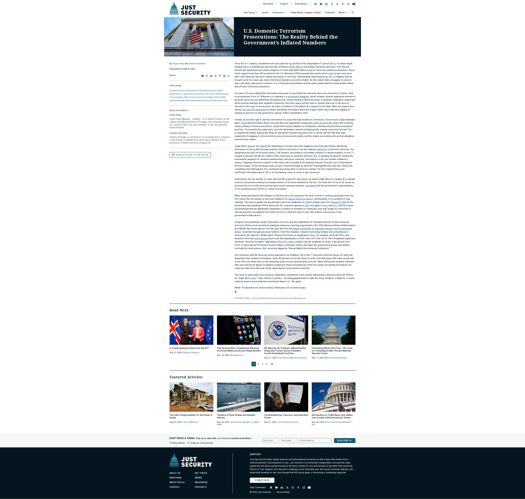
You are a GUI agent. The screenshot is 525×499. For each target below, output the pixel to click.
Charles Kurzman (197, 63)
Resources (277, 12)
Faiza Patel (178, 63)
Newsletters (301, 4)
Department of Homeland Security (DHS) (204, 91)
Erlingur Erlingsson (191, 352)
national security (177, 100)
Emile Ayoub (283, 358)
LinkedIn (196, 119)
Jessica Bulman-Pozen (288, 422)
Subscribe (343, 440)
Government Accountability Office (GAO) (207, 97)
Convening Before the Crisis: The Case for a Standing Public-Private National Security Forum (332, 351)
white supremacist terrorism (198, 100)
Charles (179, 133)
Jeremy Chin (236, 422)
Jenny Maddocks (190, 422)
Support (284, 4)
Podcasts (330, 12)
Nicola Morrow (236, 355)
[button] (353, 12)
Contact (175, 487)
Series (265, 12)
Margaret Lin (248, 422)
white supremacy (219, 100)
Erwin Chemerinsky (333, 422)
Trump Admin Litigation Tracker (305, 12)
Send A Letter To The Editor (192, 155)
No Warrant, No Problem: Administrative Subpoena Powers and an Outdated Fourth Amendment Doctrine (285, 351)
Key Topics (249, 12)
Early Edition (178, 443)
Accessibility (283, 492)
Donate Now (262, 480)
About (342, 12)
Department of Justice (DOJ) (183, 94)
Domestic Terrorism (205, 94)
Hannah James (300, 358)
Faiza (175, 115)
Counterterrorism (177, 91)
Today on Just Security (201, 443)
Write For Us (177, 482)
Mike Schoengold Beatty (336, 358)
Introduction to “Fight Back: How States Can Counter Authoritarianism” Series (332, 416)
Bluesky (186, 119)
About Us (175, 473)
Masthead (268, 4)
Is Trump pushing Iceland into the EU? (189, 348)
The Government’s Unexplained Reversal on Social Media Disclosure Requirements (239, 349)
